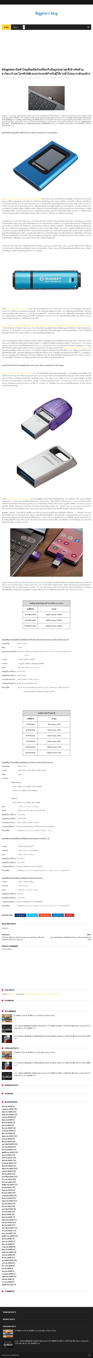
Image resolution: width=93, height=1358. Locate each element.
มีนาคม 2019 (6, 1258)
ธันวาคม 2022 (7, 1149)
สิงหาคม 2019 (7, 1244)
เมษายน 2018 (6, 1279)
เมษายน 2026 (7, 1117)
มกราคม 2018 (7, 1282)
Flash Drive (46, 77)
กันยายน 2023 (7, 1128)
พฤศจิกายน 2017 (8, 1285)
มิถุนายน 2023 (7, 1133)
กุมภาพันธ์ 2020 (7, 1228)
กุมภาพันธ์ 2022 (7, 1176)
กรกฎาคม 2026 (7, 1109)
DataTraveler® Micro (35, 77)
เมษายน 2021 (6, 1204)
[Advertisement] (46, 47)
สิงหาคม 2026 (7, 1106)
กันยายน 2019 (7, 1241)
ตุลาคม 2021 (6, 1187)
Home (6, 27)
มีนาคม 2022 (6, 1174)
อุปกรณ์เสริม (23, 77)
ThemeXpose (14, 1355)
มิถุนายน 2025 (7, 1120)
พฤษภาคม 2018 (7, 1276)
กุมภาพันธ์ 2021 (7, 1209)
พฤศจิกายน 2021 (8, 1185)
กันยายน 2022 (7, 1158)
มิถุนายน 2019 (7, 1249)
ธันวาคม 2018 (7, 1266)
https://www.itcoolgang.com (47, 994)
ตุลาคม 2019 (6, 1239)
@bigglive (12, 994)
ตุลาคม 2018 (6, 1268)
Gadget (53, 77)
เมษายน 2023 (7, 1139)
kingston (66, 77)
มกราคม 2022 (7, 1179)
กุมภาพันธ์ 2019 (7, 1260)
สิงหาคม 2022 (7, 1160)
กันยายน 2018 (7, 1271)
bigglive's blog (30, 994)
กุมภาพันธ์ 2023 (7, 1144)
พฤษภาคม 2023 (7, 1136)
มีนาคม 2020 (7, 1225)
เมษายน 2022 (7, 1171)
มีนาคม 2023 (6, 1141)
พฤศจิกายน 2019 (8, 1236)
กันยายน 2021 (7, 1190)
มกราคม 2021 (7, 1212)
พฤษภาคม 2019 (7, 1252)
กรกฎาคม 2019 (7, 1247)
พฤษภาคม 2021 (7, 1201)
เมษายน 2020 (7, 1222)
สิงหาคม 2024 (7, 1122)
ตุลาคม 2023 (6, 1125)
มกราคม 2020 (7, 1231)
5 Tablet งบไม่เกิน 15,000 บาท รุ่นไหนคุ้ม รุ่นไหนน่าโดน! (34, 1015)
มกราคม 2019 (7, 1263)
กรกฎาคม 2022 (7, 1163)
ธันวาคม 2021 (7, 1182)
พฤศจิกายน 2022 (8, 1152)
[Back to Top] (89, 1355)
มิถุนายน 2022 (7, 1166)
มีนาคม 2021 (6, 1206)
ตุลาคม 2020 (6, 1214)
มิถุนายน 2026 (7, 1112)
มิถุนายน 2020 (7, 1217)
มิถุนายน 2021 (7, 1198)
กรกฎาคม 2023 (7, 1131)
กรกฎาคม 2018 (7, 1274)
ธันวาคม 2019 (7, 1233)
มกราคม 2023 (7, 1147)
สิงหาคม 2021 (7, 1193)
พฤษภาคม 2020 (7, 1220)
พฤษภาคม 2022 (7, 1168)
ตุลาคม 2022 (6, 1155)
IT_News (59, 77)
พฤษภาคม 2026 (7, 1114)
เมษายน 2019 (6, 1255)
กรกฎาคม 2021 (7, 1195)
